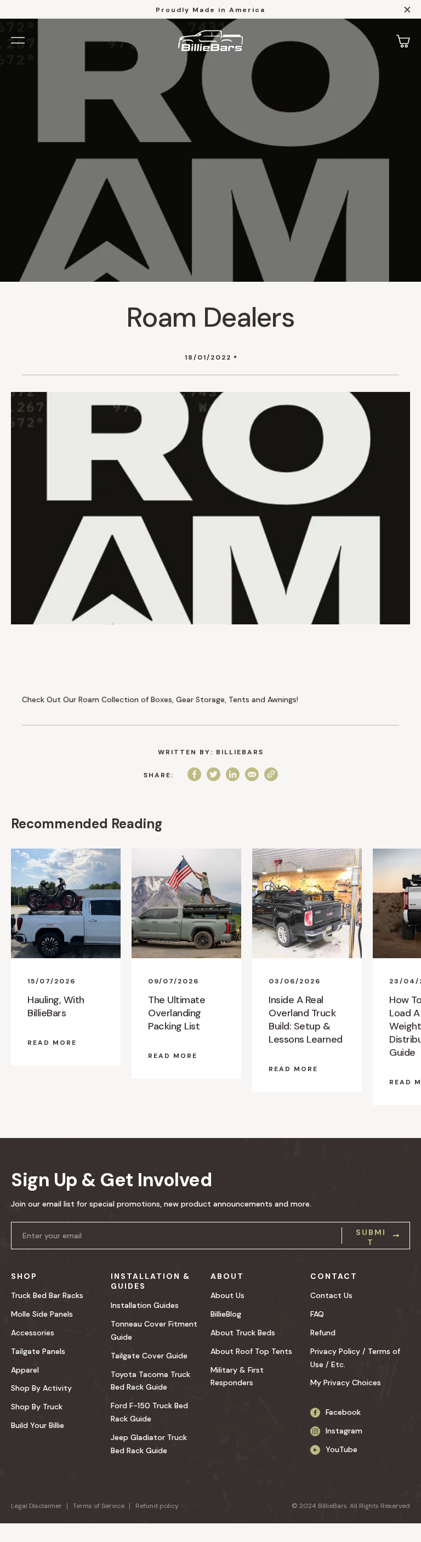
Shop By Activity (41, 1388)
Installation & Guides (150, 1281)
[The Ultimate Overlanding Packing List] (186, 903)
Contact (333, 1276)
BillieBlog (225, 1314)
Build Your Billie (37, 1425)
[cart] (403, 41)
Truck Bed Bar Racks (47, 1295)
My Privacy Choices (345, 1382)
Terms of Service (98, 1505)
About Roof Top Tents (251, 1351)
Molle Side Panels (42, 1314)
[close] (407, 11)
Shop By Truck (36, 1407)
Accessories (32, 1333)
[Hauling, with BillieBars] (66, 903)
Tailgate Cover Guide (149, 1356)
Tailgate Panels (38, 1351)
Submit (371, 1235)
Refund (322, 1333)
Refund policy (157, 1505)
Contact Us (331, 1295)
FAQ (317, 1314)
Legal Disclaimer (36, 1505)
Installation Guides (145, 1305)
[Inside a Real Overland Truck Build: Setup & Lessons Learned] (307, 903)
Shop (24, 1276)
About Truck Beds (242, 1333)
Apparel (25, 1370)
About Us (227, 1295)
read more (52, 1042)
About (227, 1276)
